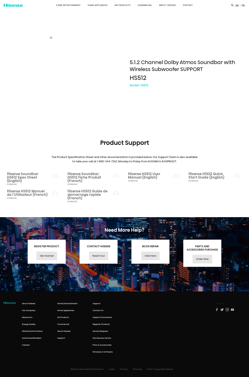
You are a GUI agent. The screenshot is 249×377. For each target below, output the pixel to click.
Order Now (202, 259)
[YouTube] (232, 309)
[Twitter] (222, 309)
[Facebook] (217, 309)
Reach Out (99, 255)
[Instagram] (227, 309)
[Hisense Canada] (13, 5)
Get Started (47, 255)
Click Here (150, 255)
